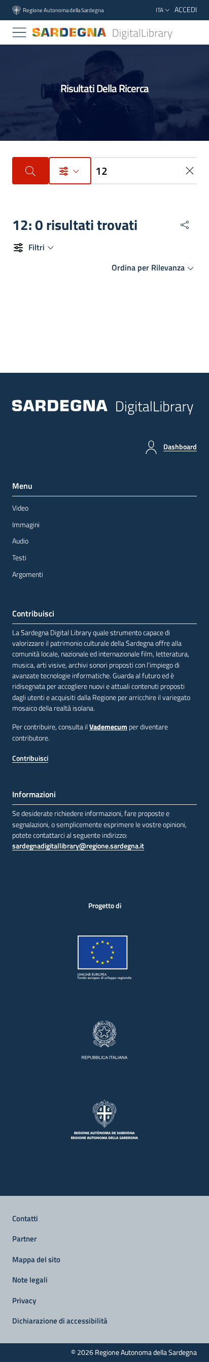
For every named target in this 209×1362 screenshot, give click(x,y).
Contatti (25, 1218)
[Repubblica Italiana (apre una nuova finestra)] (104, 1040)
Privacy (24, 1300)
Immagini (26, 524)
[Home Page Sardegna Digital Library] (102, 32)
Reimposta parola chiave (191, 170)
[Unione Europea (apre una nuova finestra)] (105, 958)
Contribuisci (30, 758)
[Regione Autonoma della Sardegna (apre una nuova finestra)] (104, 1119)
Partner (24, 1238)
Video (20, 508)
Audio (20, 541)
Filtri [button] (36, 247)
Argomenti (27, 574)
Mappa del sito (36, 1259)
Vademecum (108, 726)
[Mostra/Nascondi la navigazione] (19, 32)
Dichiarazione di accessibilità (60, 1321)
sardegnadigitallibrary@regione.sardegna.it (78, 846)
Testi (19, 557)
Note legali (30, 1280)
